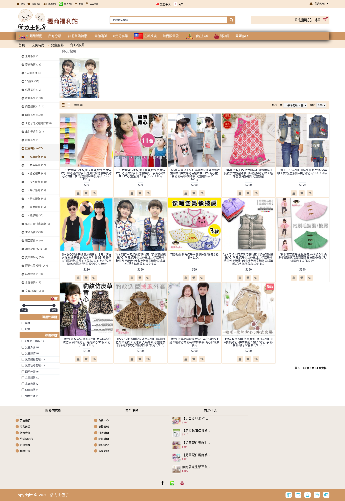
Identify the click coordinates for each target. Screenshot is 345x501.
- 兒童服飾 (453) (36, 156)
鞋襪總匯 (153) (34, 274)
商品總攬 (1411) (34, 106)
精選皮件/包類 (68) (36, 248)
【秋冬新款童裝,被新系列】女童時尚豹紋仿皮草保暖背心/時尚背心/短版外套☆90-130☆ (86, 342)
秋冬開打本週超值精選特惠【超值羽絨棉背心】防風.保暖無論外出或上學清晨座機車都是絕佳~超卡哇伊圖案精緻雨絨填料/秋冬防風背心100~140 (140, 259)
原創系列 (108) (34, 98)
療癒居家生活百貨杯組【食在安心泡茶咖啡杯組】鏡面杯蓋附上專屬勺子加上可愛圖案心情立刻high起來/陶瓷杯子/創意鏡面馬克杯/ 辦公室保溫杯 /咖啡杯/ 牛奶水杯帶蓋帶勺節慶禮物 (196, 467)
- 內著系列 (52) (35, 165)
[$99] (24, 305)
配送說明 (103, 438)
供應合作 (25, 451)
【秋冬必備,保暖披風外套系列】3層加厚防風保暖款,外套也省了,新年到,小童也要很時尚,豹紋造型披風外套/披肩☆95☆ (141, 342)
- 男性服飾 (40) (35, 198)
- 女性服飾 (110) (36, 181)
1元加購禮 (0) (33, 72)
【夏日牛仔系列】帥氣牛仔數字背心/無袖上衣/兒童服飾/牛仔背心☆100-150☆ (302, 171)
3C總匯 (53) (32, 81)
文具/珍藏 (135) (34, 290)
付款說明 (103, 432)
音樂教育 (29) (33, 64)
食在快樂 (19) (33, 282)
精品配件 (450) (34, 240)
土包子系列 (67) (34, 131)
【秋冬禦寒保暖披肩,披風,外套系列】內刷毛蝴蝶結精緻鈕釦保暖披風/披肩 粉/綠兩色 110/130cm (302, 258)
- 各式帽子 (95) (35, 173)
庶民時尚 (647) (34, 148)
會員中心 (103, 420)
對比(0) (78, 105)
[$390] (54, 305)
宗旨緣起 (25, 420)
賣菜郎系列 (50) (34, 257)
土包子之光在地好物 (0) (39, 123)
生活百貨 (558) (34, 232)
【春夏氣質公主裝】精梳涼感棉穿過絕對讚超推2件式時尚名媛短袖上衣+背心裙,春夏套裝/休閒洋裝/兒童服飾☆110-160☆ (194, 174)
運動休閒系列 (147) (36, 265)
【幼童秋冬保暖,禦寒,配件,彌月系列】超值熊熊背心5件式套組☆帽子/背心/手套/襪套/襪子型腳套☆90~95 (248, 342)
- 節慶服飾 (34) (35, 207)
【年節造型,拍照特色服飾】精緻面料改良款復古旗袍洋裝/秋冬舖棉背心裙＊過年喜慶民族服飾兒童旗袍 (248, 173)
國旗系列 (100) (34, 114)
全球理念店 (26, 438)
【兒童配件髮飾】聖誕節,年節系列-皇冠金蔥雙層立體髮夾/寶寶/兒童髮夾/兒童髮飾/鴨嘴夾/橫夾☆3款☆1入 (196, 443)
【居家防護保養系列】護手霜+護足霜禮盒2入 (196, 431)
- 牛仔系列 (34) (35, 190)
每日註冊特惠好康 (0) (37, 223)
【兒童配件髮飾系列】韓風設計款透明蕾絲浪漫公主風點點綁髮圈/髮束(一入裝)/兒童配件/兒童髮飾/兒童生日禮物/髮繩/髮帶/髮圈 (196, 455)
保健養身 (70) (33, 89)
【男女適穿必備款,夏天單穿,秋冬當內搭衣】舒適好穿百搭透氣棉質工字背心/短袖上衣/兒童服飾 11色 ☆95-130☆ (140, 173)
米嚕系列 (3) (32, 56)
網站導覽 (103, 445)
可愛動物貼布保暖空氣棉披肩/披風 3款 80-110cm (194, 256)
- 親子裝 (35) (34, 215)
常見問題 (103, 451)
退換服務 (103, 426)
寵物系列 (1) (32, 139)
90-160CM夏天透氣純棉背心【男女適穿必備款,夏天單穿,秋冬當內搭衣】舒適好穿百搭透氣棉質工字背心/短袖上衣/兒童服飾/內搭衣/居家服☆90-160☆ (86, 259)
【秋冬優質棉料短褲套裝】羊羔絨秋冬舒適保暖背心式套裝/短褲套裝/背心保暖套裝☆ (194, 342)
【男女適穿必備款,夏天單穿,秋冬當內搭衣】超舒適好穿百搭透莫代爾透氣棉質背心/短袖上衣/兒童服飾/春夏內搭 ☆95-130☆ (86, 174)
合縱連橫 (25, 445)
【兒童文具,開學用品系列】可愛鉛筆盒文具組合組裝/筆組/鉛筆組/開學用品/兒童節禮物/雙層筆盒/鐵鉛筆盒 (196, 419)
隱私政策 (25, 426)
